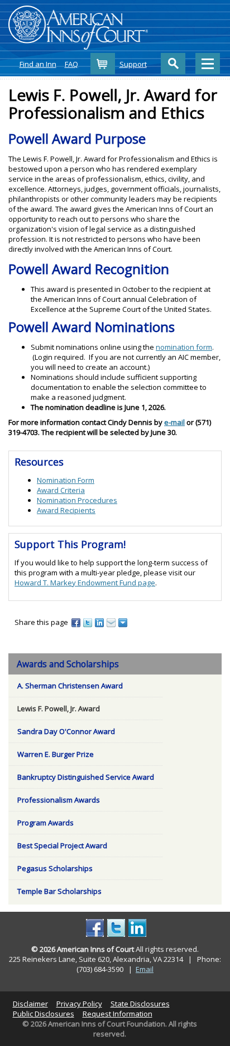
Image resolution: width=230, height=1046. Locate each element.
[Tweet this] (88, 622)
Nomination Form (65, 480)
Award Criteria (61, 490)
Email (145, 969)
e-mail (174, 422)
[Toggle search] (173, 64)
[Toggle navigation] (207, 64)
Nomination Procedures (77, 500)
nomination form (184, 347)
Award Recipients (66, 510)
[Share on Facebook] (76, 622)
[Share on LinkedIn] (100, 622)
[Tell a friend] (112, 622)
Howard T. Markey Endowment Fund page (85, 583)
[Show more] (123, 622)
